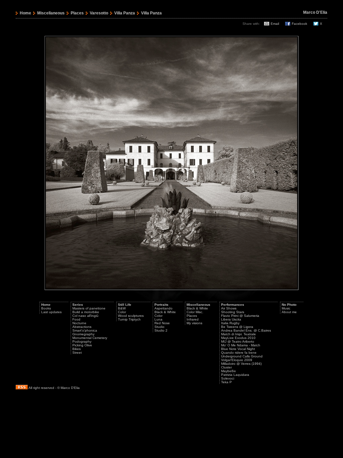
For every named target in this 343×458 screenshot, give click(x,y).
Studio (159, 327)
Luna (158, 319)
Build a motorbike (85, 312)
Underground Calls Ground (242, 356)
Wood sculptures (131, 316)
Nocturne (79, 323)
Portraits (161, 304)
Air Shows (228, 308)
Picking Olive (82, 345)
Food (76, 319)
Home (25, 13)
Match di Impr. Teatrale (238, 334)
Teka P (226, 382)
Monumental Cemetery (89, 338)
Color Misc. (195, 312)
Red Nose (162, 323)
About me (289, 312)
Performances (232, 304)
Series (77, 304)
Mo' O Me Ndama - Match (240, 345)
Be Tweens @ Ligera (237, 327)
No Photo (289, 304)
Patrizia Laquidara (235, 375)
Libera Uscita (231, 319)
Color (122, 312)
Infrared (193, 319)
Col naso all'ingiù (85, 316)
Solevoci (227, 378)
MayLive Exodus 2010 (238, 338)
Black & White (165, 312)
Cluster (226, 367)
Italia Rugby (230, 323)
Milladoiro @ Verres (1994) (241, 363)
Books (46, 308)
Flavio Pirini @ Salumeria (240, 316)
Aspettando (163, 308)
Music (286, 308)
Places (77, 13)
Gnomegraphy (83, 334)
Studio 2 (160, 330)
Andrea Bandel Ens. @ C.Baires (246, 330)
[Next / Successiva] (171, 289)
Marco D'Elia (315, 12)
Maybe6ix (228, 371)
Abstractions (81, 327)
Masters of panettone (89, 308)
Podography (81, 341)
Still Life (124, 304)
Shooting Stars (232, 312)
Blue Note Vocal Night (238, 349)
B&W (122, 308)
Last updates (51, 312)
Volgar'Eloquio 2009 (236, 360)
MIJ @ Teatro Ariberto (237, 341)
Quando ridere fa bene (239, 352)
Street (77, 352)
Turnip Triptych (129, 319)
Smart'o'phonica (84, 330)
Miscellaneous (51, 13)
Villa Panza (124, 13)
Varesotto (99, 13)
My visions (194, 323)
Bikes (76, 349)
